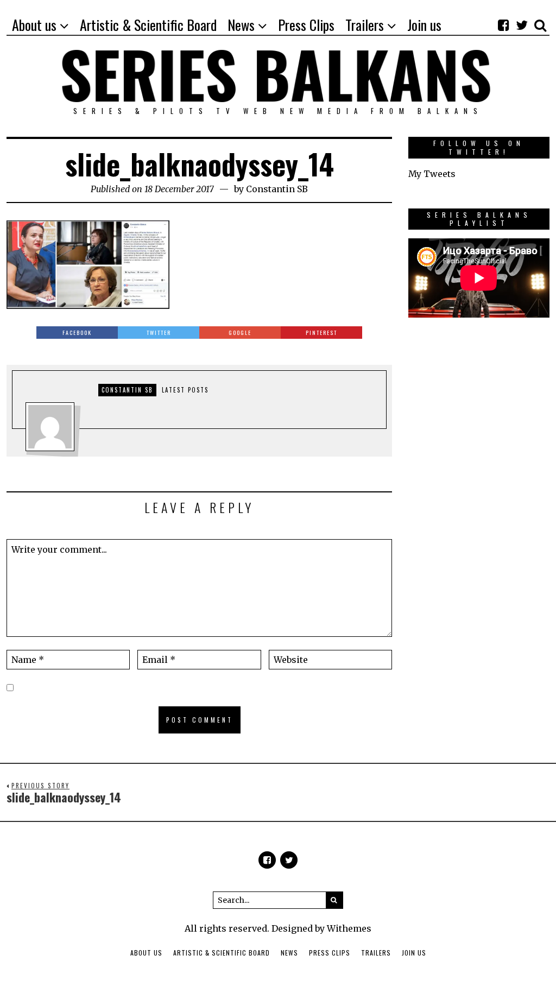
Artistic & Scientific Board (221, 952)
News (289, 952)
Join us (414, 952)
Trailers (376, 952)
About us (146, 952)
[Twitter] (522, 25)
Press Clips (329, 952)
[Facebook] (503, 25)
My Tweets (432, 173)
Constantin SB (277, 189)
